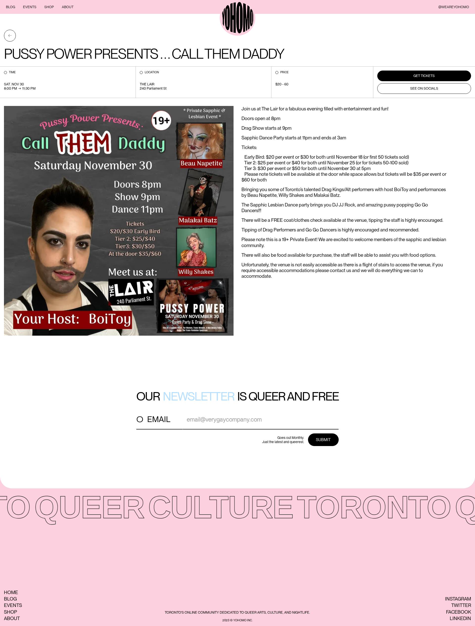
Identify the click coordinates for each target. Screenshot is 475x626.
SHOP (49, 7)
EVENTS (29, 7)
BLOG (10, 7)
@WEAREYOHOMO (453, 7)
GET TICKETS (424, 76)
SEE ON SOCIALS (424, 88)
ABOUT (67, 7)
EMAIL (158, 419)
